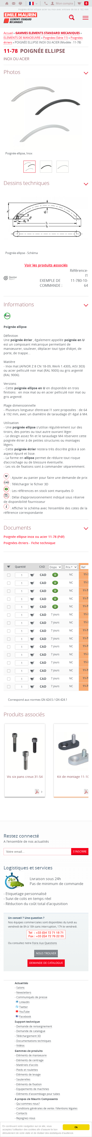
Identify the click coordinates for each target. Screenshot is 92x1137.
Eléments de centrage (30, 1060)
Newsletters (23, 992)
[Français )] (33, 3)
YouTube (24, 1011)
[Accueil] (7, 3)
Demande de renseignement (34, 1026)
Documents (37, 792)
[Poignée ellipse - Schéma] (46, 222)
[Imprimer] (20, 3)
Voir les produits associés (46, 265)
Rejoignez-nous (25, 1118)
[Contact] (13, 3)
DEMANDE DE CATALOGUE (46, 963)
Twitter (23, 1007)
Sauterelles (23, 1079)
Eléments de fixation (29, 1084)
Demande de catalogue (30, 1031)
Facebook (25, 1016)
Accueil (8, 33)
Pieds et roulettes (27, 1069)
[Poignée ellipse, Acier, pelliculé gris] (62, 167)
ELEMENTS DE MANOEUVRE (22, 38)
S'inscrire (80, 851)
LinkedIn (24, 1002)
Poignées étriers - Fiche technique (29, 543)
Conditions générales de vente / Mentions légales (46, 1108)
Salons (20, 987)
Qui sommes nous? (28, 1103)
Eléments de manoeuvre (31, 1055)
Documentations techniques (33, 1041)
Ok (76, 1127)
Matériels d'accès (27, 1065)
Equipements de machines (32, 1089)
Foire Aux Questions (44, 943)
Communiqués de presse (31, 997)
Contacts (21, 1113)
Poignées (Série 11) (55, 38)
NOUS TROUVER (46, 953)
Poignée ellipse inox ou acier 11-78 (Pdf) (34, 536)
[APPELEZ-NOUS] (46, 3)
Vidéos (20, 1045)
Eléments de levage (28, 1074)
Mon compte (64, 3)
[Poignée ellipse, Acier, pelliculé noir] (46, 167)
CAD (43, 575)
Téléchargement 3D (28, 1036)
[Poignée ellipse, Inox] (46, 117)
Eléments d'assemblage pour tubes (38, 1094)
